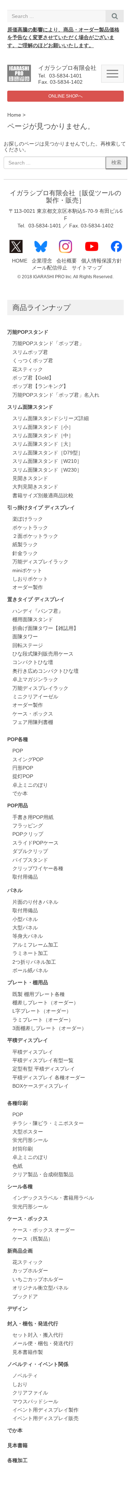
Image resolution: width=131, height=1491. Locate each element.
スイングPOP (27, 759)
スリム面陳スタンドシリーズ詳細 (50, 418)
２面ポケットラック (35, 536)
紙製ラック (25, 544)
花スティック (27, 369)
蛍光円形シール (30, 1140)
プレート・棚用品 (27, 982)
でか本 (20, 793)
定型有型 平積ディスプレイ (43, 1069)
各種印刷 (17, 1103)
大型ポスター (27, 1132)
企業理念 (42, 261)
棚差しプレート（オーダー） (45, 1002)
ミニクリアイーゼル (35, 696)
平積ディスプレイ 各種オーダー (48, 1077)
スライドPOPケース (35, 843)
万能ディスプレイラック (40, 562)
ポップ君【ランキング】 (40, 386)
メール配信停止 (49, 268)
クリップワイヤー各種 (37, 868)
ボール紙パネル (30, 970)
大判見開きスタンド (35, 487)
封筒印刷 (22, 1149)
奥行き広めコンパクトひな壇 (45, 671)
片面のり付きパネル (35, 902)
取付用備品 (25, 877)
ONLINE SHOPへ (65, 96)
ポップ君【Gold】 (33, 378)
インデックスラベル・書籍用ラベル (53, 1198)
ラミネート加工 (30, 953)
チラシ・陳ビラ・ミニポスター (48, 1123)
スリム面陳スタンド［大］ (43, 444)
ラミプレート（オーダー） (43, 1020)
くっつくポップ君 (32, 360)
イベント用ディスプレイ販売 (45, 1418)
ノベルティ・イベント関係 (37, 1364)
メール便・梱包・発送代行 (43, 1343)
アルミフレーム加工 (35, 945)
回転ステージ (27, 645)
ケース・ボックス (32, 714)
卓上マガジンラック (35, 679)
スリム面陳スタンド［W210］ (47, 461)
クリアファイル (30, 1393)
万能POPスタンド (27, 332)
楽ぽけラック (27, 519)
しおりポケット (30, 579)
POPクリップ (27, 834)
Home (14, 115)
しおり (20, 1384)
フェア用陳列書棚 (32, 722)
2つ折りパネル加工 (34, 962)
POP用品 (17, 805)
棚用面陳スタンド (32, 619)
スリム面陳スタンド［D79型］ (47, 453)
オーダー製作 (27, 587)
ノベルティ (25, 1375)
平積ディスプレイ (27, 1040)
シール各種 (20, 1186)
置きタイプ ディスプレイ (36, 599)
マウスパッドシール (35, 1401)
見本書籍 (17, 1445)
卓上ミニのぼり (30, 785)
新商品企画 (20, 1251)
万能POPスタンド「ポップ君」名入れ (55, 395)
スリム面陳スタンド (30, 407)
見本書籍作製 (27, 1352)
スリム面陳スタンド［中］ (43, 435)
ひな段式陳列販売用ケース (43, 654)
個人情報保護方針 (101, 261)
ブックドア (25, 1296)
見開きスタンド (30, 478)
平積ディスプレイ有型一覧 (43, 1060)
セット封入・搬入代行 (37, 1335)
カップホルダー (30, 1270)
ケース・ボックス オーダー (43, 1230)
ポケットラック (30, 528)
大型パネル (25, 928)
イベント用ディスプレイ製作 (45, 1410)
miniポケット (27, 570)
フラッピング (27, 825)
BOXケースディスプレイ (40, 1086)
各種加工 (17, 1460)
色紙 (17, 1166)
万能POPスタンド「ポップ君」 (48, 343)
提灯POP (22, 776)
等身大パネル (27, 936)
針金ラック (25, 553)
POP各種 (17, 739)
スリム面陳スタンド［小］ (43, 427)
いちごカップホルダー (37, 1279)
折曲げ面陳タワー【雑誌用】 (45, 628)
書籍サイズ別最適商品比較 (43, 495)
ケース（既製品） (32, 1239)
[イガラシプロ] (19, 80)
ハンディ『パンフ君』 (37, 611)
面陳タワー (25, 636)
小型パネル (25, 919)
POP (17, 751)
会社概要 (66, 261)
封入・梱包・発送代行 (32, 1323)
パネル (15, 890)
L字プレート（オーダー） (41, 1011)
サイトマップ (87, 268)
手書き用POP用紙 (32, 817)
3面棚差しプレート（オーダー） (49, 1028)
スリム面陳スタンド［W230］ (47, 470)
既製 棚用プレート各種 (38, 994)
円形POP (22, 768)
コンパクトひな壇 (32, 662)
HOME (19, 261)
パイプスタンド (30, 860)
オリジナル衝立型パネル (40, 1288)
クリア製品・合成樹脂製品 (43, 1174)
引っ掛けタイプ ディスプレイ (41, 507)
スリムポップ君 (30, 352)
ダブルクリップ (30, 851)
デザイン (17, 1308)
